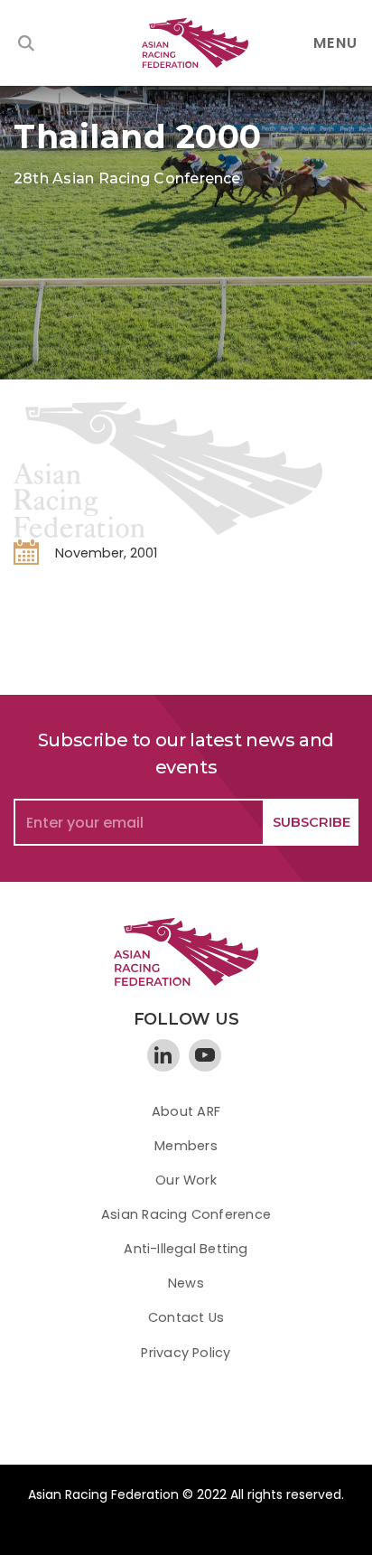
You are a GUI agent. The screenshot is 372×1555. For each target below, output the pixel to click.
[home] (186, 43)
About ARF (186, 1111)
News (186, 1283)
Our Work (186, 1180)
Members (186, 1146)
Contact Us (186, 1317)
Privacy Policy (185, 1353)
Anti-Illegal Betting (185, 1249)
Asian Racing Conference (186, 1214)
